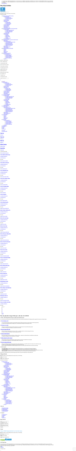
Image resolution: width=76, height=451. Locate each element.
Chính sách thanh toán (5, 410)
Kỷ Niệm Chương (6, 29)
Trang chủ (3, 81)
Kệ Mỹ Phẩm (6, 93)
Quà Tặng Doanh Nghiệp (13, 28)
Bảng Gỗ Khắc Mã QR (7, 46)
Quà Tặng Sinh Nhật (8, 54)
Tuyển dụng (3, 126)
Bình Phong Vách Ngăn (9, 43)
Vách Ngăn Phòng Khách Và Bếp (10, 108)
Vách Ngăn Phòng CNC (7, 41)
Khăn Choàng (6, 51)
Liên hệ (3, 127)
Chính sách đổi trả (4, 409)
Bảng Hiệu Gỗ (6, 112)
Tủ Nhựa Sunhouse (8, 23)
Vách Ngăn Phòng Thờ (9, 42)
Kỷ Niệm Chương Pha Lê (9, 97)
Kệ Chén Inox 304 (8, 17)
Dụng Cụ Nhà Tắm (6, 26)
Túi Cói (5, 49)
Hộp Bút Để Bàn (6, 105)
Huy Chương (7, 32)
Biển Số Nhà (5, 40)
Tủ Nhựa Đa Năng (8, 89)
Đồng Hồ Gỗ (7, 35)
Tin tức (3, 128)
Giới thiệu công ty (4, 125)
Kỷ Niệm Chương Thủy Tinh (10, 30)
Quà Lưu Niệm (6, 100)
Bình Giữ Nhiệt (8, 36)
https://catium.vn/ (4, 3)
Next (2, 313)
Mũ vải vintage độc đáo (5, 329)
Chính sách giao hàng (5, 408)
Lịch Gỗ (7, 37)
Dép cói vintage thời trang (6, 342)
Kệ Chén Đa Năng (6, 16)
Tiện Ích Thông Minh (7, 27)
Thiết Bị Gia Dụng (10, 15)
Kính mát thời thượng (5, 333)
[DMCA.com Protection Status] (2, 440)
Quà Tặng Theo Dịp (7, 120)
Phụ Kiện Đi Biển (10, 48)
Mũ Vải (5, 50)
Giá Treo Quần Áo (6, 25)
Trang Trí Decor (6, 47)
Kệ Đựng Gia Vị (6, 19)
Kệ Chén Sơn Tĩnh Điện (9, 18)
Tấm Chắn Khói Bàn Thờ (9, 44)
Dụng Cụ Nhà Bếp (6, 20)
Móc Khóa (7, 101)
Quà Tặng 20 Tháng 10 (9, 56)
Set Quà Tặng (9, 53)
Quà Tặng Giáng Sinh (9, 124)
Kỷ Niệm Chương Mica (9, 31)
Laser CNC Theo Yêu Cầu (14, 39)
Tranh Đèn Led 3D (6, 33)
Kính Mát (5, 52)
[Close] (0, 450)
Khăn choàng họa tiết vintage (6, 337)
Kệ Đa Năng (5, 21)
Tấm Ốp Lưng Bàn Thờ (9, 45)
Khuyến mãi (4, 417)
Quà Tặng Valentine (8, 55)
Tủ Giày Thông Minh (7, 24)
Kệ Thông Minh (8, 22)
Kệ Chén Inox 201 (8, 85)
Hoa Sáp (5, 58)
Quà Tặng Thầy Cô (8, 57)
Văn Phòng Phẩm (8, 104)
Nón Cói (5, 116)
